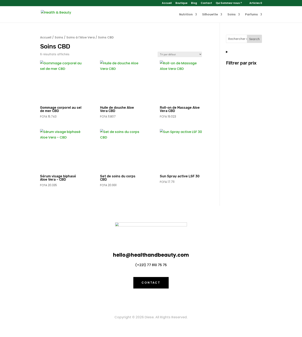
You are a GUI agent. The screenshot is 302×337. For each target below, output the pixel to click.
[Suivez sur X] (151, 300)
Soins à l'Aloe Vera (80, 37)
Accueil (167, 3)
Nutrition (186, 14)
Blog (194, 3)
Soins (231, 14)
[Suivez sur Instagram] (159, 300)
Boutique (181, 3)
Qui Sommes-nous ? (229, 3)
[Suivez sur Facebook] (142, 300)
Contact (206, 3)
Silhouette (210, 14)
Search (254, 39)
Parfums (251, 14)
